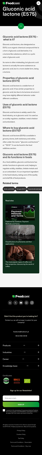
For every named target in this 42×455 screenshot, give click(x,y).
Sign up (21, 404)
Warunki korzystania (30, 426)
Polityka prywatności (17, 426)
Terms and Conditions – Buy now (21, 446)
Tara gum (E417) (21, 189)
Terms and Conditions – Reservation (21, 442)
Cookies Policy (21, 434)
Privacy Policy (21, 430)
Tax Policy (21, 438)
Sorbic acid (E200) (9, 189)
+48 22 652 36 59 (21, 336)
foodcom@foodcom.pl (21, 332)
